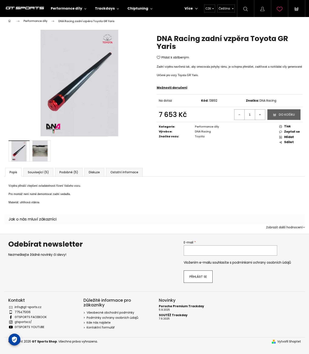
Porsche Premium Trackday (181, 306)
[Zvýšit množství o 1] (260, 114)
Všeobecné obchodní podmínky (110, 312)
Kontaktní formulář (101, 327)
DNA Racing (268, 100)
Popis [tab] (13, 172)
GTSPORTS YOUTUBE (29, 327)
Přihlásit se (198, 276)
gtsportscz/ (23, 322)
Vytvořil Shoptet (289, 342)
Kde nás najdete (99, 322)
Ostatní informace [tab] (124, 172)
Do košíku (287, 114)
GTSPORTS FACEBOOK (31, 317)
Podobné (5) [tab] (68, 172)
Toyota (200, 136)
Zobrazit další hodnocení (284, 227)
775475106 (23, 312)
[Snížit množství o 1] (239, 114)
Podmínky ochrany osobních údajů (112, 318)
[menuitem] (69, 8)
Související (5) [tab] (38, 172)
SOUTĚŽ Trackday (173, 315)
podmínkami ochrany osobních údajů (261, 262)
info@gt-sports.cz (28, 307)
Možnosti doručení (172, 87)
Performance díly (207, 127)
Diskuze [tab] (94, 172)
